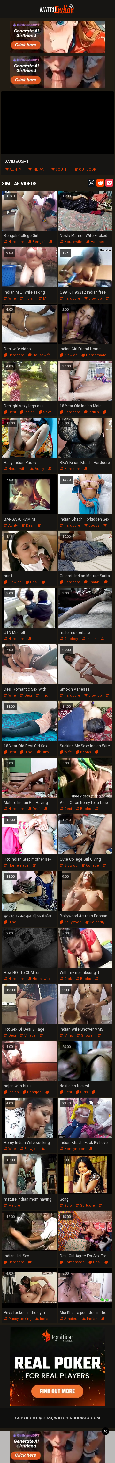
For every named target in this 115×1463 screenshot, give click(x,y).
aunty (15, 169)
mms (68, 1035)
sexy (46, 412)
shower (87, 1035)
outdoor (87, 169)
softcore (87, 1206)
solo (67, 1206)
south (61, 169)
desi (11, 412)
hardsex (97, 242)
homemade (95, 355)
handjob (34, 1092)
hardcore (15, 242)
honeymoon (74, 1149)
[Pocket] (109, 183)
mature (13, 1206)
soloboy (70, 639)
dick (67, 979)
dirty (45, 752)
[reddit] (100, 183)
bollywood (72, 922)
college (92, 865)
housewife (72, 242)
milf (46, 298)
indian (38, 169)
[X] (91, 183)
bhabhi (94, 582)
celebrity (96, 922)
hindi (44, 695)
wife (11, 298)
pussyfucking (15, 643)
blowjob (95, 298)
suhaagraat (69, 1153)
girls (83, 1092)
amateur (71, 1319)
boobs (93, 525)
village (29, 1035)
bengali (38, 242)
